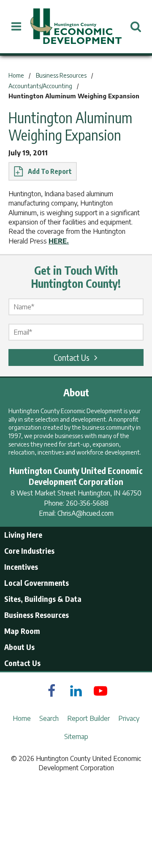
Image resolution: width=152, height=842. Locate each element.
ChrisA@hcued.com (85, 513)
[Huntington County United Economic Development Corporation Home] (76, 26)
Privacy (128, 718)
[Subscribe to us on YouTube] (100, 691)
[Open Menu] (16, 27)
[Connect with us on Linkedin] (76, 691)
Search (49, 718)
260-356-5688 (87, 503)
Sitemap (76, 736)
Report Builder (88, 718)
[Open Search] (135, 27)
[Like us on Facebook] (51, 691)
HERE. (59, 241)
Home (22, 718)
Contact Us (72, 357)
